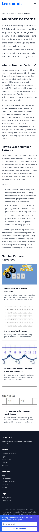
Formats (5, 463)
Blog (3, 476)
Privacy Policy (6, 498)
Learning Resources (9, 454)
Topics (11, 13)
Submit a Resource (8, 482)
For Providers (6, 479)
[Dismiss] (37, 517)
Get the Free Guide (20, 529)
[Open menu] (35, 3)
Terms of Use (6, 501)
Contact (4, 488)
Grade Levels (6, 460)
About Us (5, 485)
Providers (5, 466)
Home (4, 13)
